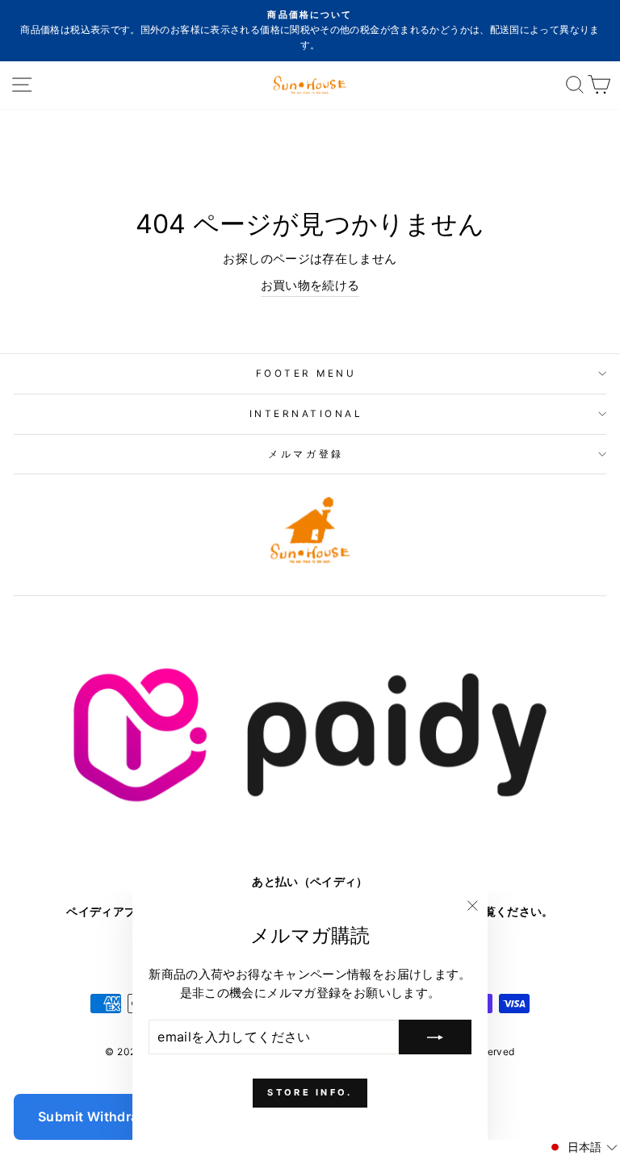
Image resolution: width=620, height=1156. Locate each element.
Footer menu (306, 373)
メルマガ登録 (305, 454)
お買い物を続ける (310, 285)
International (306, 413)
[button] (582, 1147)
